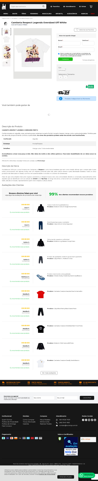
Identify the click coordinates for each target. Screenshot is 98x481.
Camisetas (14, 18)
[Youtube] (89, 420)
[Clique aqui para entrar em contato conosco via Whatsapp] (86, 475)
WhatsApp (41, 161)
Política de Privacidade (47, 474)
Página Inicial (6, 18)
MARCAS (84, 14)
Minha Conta (44, 422)
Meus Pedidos (45, 420)
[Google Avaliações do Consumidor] (88, 439)
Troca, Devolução (29, 422)
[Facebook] (83, 420)
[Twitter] (92, 420)
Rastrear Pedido (46, 424)
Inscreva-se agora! (11, 396)
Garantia (26, 424)
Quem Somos (7, 420)
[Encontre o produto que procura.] (43, 6)
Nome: (60, 40)
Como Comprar (28, 420)
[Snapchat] (95, 420)
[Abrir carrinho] (92, 6)
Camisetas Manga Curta (25, 18)
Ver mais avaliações (49, 373)
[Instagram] (86, 420)
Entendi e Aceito (66, 477)
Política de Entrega (9, 424)
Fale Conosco (7, 426)
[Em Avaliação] (71, 446)
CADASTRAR (87, 398)
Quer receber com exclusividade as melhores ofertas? (17, 398)
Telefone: (85, 40)
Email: (60, 47)
